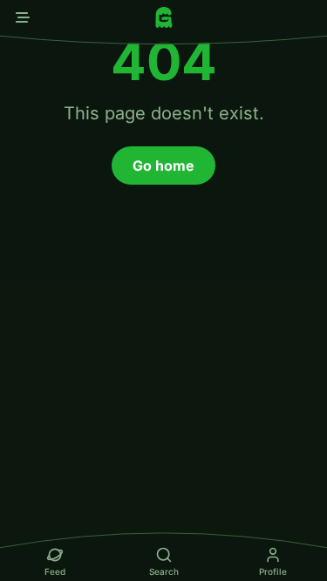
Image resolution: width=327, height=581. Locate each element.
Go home (163, 165)
